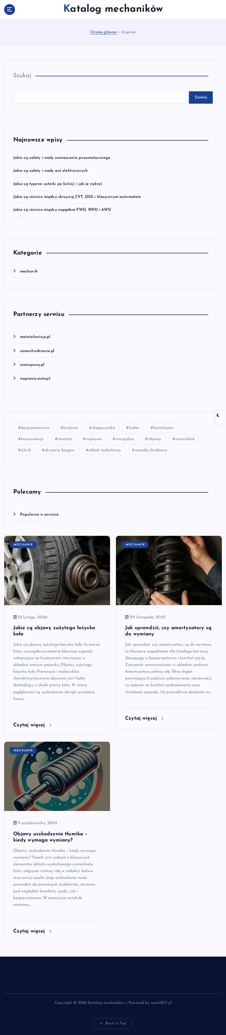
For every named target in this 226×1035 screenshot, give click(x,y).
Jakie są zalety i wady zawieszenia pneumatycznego (62, 158)
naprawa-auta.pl (35, 379)
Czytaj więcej (30, 725)
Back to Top (116, 1023)
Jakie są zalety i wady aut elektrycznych (50, 171)
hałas (134, 428)
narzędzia (125, 439)
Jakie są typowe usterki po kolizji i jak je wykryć (57, 184)
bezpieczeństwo (35, 428)
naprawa (94, 439)
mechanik (29, 271)
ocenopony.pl (32, 365)
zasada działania (151, 450)
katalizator (163, 428)
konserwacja (32, 439)
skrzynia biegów (59, 450)
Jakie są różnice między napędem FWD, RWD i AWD (62, 210)
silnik (26, 450)
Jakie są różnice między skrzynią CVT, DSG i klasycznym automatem (77, 197)
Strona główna (103, 32)
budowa (70, 428)
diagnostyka (103, 428)
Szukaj (22, 76)
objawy (154, 439)
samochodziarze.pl (37, 351)
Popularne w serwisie (39, 514)
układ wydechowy (105, 450)
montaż (65, 439)
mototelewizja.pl (35, 337)
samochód (184, 439)
